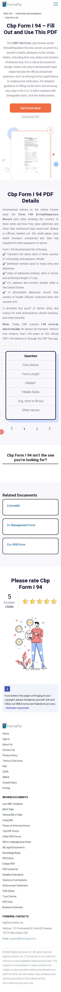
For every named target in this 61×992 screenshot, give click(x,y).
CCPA (5, 771)
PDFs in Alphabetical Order (17, 842)
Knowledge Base (12, 853)
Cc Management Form (21, 525)
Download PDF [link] (30, 116)
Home (6, 733)
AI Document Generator (15, 885)
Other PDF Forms (12, 836)
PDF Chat (8, 901)
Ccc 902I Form (16, 544)
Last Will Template (13, 804)
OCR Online (9, 891)
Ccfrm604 (13, 505)
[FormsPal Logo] (12, 4)
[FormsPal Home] (12, 725)
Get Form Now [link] (31, 108)
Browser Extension (13, 907)
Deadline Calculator (13, 874)
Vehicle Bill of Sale (12, 814)
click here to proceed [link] (17, 708)
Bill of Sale (8, 809)
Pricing (6, 788)
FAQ (5, 766)
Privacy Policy (10, 755)
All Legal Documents (14, 847)
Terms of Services (13, 760)
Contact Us (9, 750)
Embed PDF (9, 863)
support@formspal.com (22, 938)
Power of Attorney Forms (16, 825)
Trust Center (10, 896)
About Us (8, 744)
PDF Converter (10, 869)
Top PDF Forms (11, 831)
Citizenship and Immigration (28, 13)
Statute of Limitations (15, 880)
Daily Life (7, 13)
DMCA (6, 777)
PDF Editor (8, 858)
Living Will (8, 820)
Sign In (6, 739)
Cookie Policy (10, 782)
